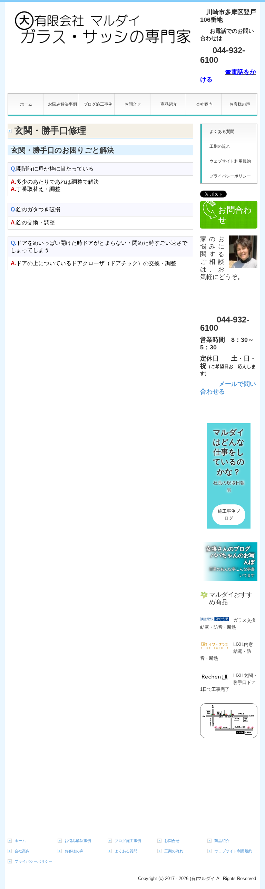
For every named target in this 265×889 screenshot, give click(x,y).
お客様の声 (239, 104)
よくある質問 (221, 131)
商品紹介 (168, 104)
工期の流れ (219, 146)
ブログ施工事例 (98, 104)
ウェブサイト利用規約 (230, 161)
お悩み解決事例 (62, 104)
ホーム (26, 104)
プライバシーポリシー (230, 176)
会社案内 (204, 104)
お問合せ (133, 104)
